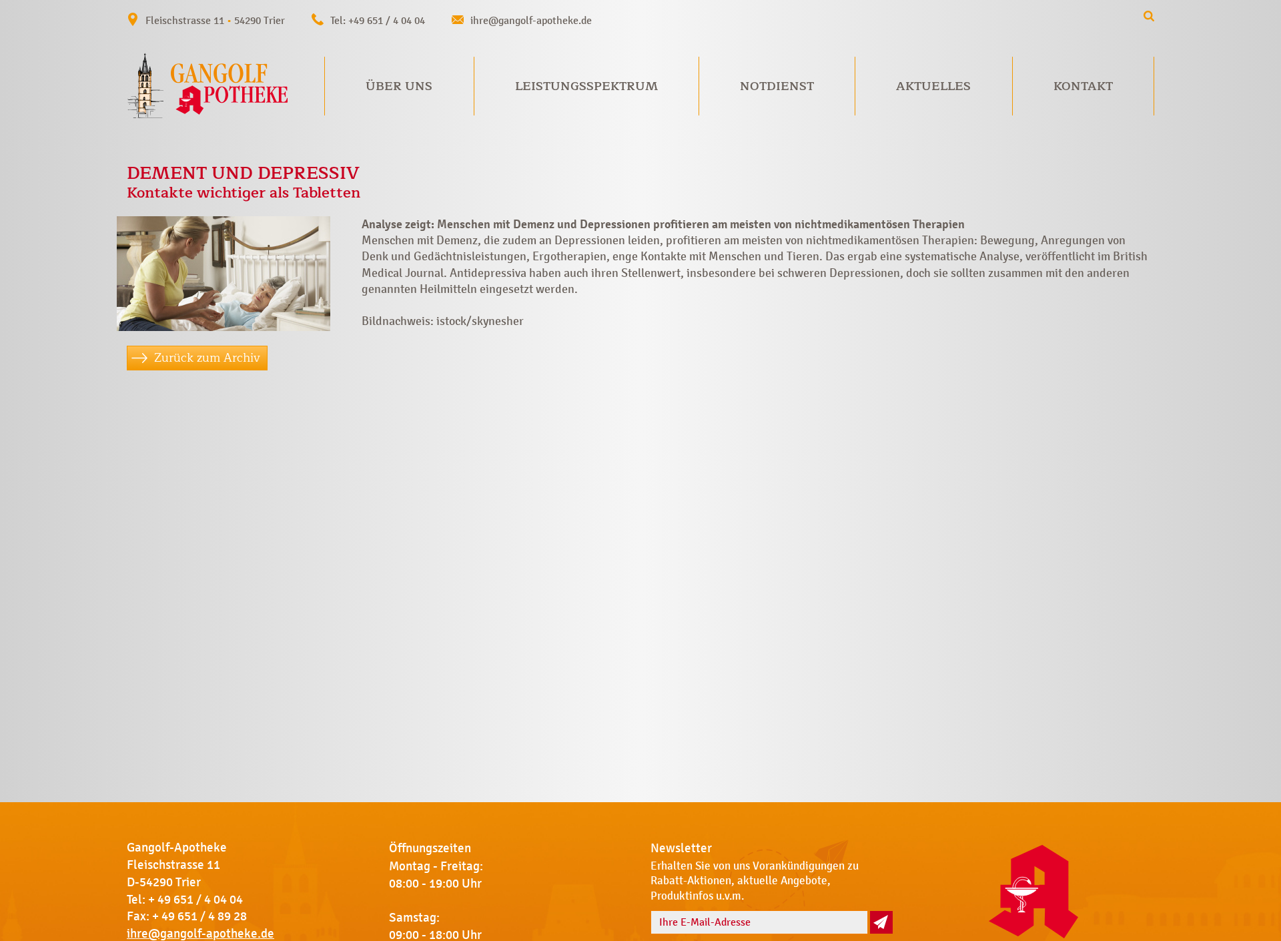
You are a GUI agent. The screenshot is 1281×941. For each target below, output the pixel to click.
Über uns (399, 86)
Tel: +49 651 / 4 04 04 (377, 20)
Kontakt (1083, 86)
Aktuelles (933, 86)
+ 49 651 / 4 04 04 (195, 899)
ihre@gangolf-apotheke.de (531, 20)
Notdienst (777, 86)
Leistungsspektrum (586, 86)
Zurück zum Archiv (207, 358)
